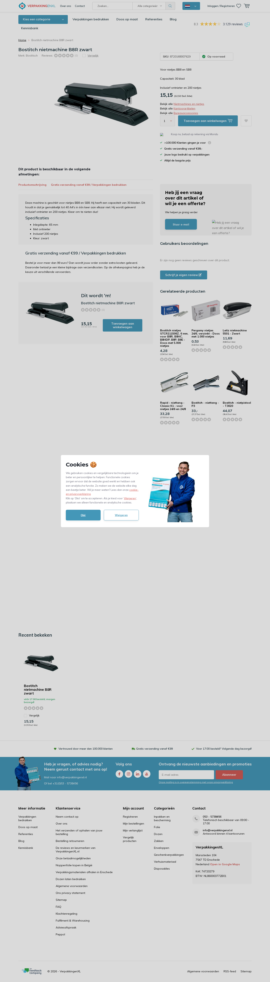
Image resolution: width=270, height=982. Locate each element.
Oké (83, 515)
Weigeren (130, 498)
